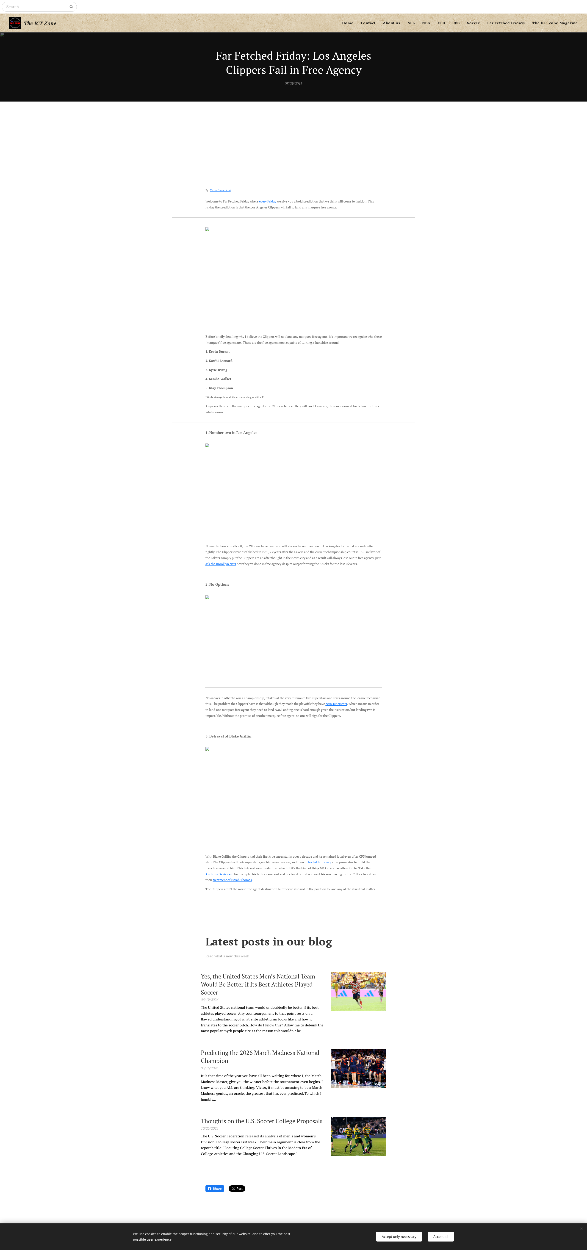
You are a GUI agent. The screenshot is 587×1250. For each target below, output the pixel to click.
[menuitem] (349, 23)
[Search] (71, 7)
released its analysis (261, 1136)
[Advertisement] (293, 136)
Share (217, 1188)
